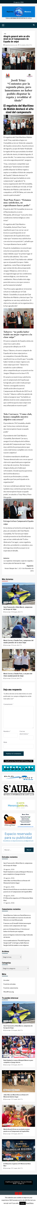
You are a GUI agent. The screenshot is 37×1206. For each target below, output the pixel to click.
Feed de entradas (9, 984)
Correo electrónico (24, 732)
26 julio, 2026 (16, 645)
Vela (5, 33)
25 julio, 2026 (16, 678)
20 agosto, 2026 (16, 612)
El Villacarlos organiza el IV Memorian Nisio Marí (18, 899)
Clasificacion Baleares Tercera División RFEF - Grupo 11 (18, 1182)
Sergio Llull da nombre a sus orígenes (16, 945)
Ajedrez (6, 1124)
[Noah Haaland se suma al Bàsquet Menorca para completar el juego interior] (18, 1047)
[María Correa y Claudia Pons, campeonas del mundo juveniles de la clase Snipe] (18, 627)
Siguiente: (19, 568)
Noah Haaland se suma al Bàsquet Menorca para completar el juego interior (18, 873)
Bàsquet (6, 1055)
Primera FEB (18, 1055)
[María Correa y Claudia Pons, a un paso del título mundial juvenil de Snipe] (18, 660)
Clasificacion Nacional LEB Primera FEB (18, 761)
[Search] (34, 25)
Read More (30, 1203)
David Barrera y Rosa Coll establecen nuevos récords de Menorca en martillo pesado (17, 917)
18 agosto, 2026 (16, 1133)
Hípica (5, 1090)
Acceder (6, 980)
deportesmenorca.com (11, 45)
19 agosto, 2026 (16, 1099)
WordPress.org (8, 992)
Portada (6, 602)
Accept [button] (23, 1203)
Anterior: (18, 560)
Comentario (8, 704)
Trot (18, 1090)
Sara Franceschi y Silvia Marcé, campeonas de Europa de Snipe (17, 864)
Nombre (7, 731)
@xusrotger (8, 612)
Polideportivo (7, 668)
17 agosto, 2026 (16, 1168)
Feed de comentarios (10, 988)
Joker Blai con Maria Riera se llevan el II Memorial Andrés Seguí (16, 882)
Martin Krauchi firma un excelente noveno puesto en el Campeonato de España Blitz (18, 890)
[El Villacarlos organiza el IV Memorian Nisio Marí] (18, 1150)
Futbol (5, 1159)
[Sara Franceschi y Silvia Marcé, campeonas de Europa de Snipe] (18, 594)
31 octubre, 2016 (24, 45)
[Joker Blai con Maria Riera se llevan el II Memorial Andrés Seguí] (18, 1081)
